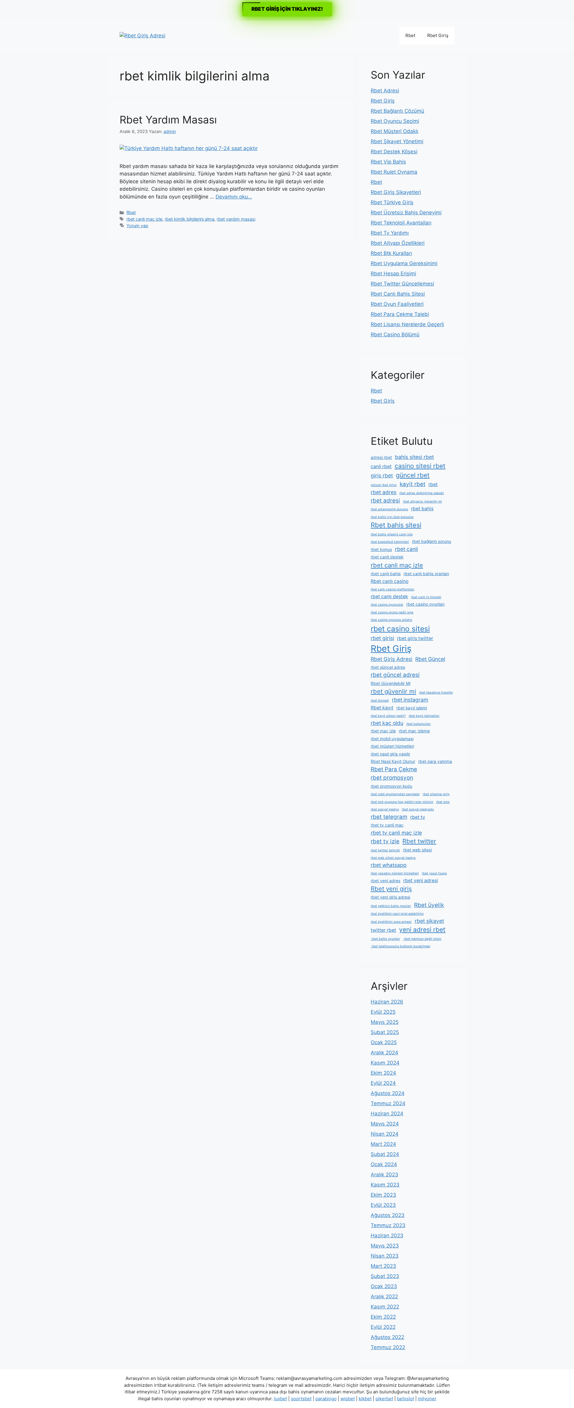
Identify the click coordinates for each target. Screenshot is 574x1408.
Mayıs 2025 (385, 1022)
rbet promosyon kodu (391, 786)
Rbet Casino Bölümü (395, 335)
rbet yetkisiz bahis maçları (391, 906)
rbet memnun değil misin (422, 939)
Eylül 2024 (383, 1083)
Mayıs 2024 (385, 1124)
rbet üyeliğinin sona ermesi (391, 922)
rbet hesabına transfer (436, 692)
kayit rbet (412, 484)
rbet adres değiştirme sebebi (421, 493)
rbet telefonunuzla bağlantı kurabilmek (400, 946)
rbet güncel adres (388, 667)
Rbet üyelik (429, 905)
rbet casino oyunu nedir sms (392, 612)
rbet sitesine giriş (436, 794)
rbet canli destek (387, 557)
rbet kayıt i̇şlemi (411, 707)
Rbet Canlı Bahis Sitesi (398, 294)
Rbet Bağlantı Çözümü (397, 111)
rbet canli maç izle (144, 219)
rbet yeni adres (385, 880)
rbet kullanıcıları (418, 724)
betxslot (405, 1398)
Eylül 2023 (383, 1205)
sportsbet (301, 1398)
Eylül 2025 (383, 1012)
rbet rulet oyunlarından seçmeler (395, 794)
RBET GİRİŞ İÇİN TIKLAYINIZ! (287, 9)
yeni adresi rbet (422, 929)
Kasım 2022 (385, 1307)
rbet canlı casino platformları (392, 589)
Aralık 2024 (384, 1053)
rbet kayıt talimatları (424, 716)
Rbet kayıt (382, 708)
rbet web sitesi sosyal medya (393, 858)
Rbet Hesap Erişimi (393, 274)
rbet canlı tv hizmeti (426, 597)
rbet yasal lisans (434, 873)
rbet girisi (382, 638)
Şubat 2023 (385, 1276)
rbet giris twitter (415, 638)
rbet (433, 484)
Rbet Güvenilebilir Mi (390, 683)
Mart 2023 (383, 1266)
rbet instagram (410, 700)
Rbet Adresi (385, 91)
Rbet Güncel (430, 659)
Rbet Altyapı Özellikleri (398, 243)
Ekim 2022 (383, 1317)
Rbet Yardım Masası (168, 119)
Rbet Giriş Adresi (391, 659)
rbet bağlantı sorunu (431, 541)
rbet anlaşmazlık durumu (389, 509)
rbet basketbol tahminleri (390, 542)
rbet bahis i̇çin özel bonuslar (392, 517)
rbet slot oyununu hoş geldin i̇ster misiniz (402, 802)
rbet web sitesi (417, 849)
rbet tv (417, 817)
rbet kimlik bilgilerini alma (189, 219)
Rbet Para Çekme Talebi (400, 314)
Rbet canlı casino (389, 581)
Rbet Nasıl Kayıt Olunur (393, 761)
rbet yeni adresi (420, 880)
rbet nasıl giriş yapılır (390, 754)
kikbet (365, 1398)
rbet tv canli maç (387, 825)
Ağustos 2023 (387, 1215)
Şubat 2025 (385, 1032)
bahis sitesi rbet (414, 457)
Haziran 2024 (387, 1114)
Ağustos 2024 (387, 1093)
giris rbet (382, 475)
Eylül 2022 (383, 1327)
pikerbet (384, 1398)
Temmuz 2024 (388, 1103)
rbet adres (383, 492)
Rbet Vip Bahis (388, 162)
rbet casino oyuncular (387, 605)
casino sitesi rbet (420, 466)
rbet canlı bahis (386, 573)
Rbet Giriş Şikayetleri (396, 192)
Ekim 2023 (383, 1195)
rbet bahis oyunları (385, 939)
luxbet (280, 1398)
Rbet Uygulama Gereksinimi (404, 263)
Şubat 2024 (385, 1154)
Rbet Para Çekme (394, 769)
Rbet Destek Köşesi (394, 152)
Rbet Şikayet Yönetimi (397, 141)
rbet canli (406, 549)
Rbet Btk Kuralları (391, 253)
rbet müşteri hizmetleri (392, 746)
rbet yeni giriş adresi (390, 897)
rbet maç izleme (414, 731)
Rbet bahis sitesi (396, 525)
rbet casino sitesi (400, 628)
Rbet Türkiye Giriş (392, 202)
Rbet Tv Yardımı (390, 233)
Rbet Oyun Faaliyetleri (397, 304)
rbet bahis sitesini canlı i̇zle (392, 534)
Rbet (410, 35)
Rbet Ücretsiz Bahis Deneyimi (406, 213)
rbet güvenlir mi (393, 691)
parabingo (326, 1398)
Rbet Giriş (437, 35)
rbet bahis (422, 508)
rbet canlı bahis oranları (426, 573)
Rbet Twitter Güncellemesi (402, 284)
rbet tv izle (385, 841)
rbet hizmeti (380, 701)
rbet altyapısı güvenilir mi (422, 501)
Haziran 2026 (387, 1002)
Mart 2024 (383, 1144)
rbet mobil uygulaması (392, 738)
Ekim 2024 (383, 1073)
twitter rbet (383, 930)
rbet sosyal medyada (418, 809)
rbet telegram (389, 816)
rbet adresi (385, 500)
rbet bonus (381, 549)
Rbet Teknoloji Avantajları (401, 223)
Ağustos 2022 (387, 1337)
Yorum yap (137, 225)
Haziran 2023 (387, 1236)
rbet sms (443, 802)
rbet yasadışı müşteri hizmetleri (395, 873)
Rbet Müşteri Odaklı (394, 131)
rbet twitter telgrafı (385, 850)
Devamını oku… (234, 197)
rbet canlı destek (389, 596)
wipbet (348, 1398)
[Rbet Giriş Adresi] (142, 35)
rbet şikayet (429, 921)
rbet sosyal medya (385, 809)
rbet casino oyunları (425, 604)
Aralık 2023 (384, 1175)
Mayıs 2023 (385, 1246)
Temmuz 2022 (388, 1347)
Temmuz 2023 (388, 1225)
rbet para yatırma (435, 761)
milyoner (427, 1398)
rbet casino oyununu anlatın (391, 620)
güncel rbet (413, 475)
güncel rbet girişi (384, 485)
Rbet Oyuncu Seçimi (395, 121)
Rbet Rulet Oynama (394, 172)
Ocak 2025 (384, 1042)
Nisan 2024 (385, 1134)
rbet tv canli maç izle (396, 833)
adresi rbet (381, 457)
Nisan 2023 (385, 1256)
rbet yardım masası (236, 219)
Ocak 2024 (384, 1164)
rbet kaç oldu (387, 723)
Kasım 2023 (385, 1185)
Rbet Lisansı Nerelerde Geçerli (407, 324)
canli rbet (381, 466)
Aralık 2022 (384, 1296)
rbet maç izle (383, 731)
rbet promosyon (392, 777)
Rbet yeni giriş (391, 888)
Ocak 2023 (384, 1286)
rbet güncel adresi (395, 674)
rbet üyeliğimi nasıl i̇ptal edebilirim (397, 914)
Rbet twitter (419, 841)
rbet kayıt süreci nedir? (388, 716)
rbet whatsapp (389, 865)
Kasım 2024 (385, 1063)
